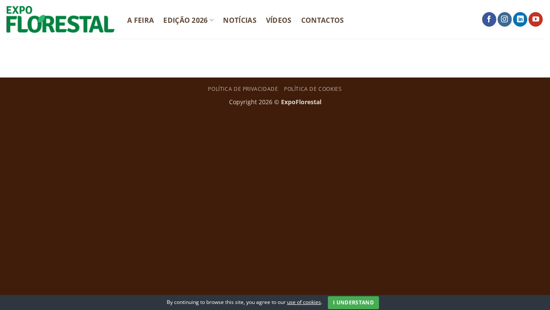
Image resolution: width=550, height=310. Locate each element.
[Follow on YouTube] (536, 19)
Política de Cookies (313, 89)
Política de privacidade (243, 89)
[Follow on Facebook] (489, 19)
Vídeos (279, 20)
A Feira (140, 20)
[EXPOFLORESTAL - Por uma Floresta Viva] (60, 19)
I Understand (353, 302)
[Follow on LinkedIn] (520, 19)
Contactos (322, 20)
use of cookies (304, 302)
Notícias (240, 20)
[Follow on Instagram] (505, 19)
